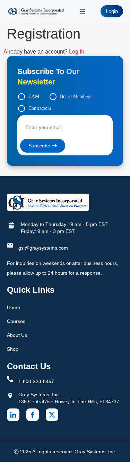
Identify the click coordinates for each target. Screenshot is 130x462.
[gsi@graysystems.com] (10, 245)
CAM (33, 96)
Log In (76, 52)
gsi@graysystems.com (43, 248)
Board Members (75, 96)
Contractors (39, 108)
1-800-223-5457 (36, 381)
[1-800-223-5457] (10, 379)
